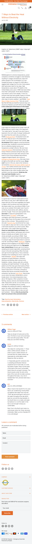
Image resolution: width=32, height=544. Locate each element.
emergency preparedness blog (11, 159)
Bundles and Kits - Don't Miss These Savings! (16, 1)
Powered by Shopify (7, 540)
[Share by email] (17, 305)
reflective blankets (7, 150)
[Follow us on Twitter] (6, 469)
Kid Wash (13, 215)
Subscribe (7, 513)
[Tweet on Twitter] (14, 305)
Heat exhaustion (6, 301)
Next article (25, 314)
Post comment (9, 457)
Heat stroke (15, 301)
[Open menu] (2, 4)
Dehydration (17, 299)
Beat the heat (9, 299)
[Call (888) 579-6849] (22, 8)
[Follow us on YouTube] (9, 469)
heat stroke (19, 273)
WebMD (14, 256)
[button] (29, 8)
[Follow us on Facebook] (3, 469)
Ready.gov (22, 241)
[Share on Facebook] (8, 305)
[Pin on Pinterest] (11, 305)
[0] (29, 8)
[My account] (26, 8)
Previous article (8, 314)
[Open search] (19, 8)
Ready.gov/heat (10, 137)
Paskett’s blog (11, 223)
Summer (21, 301)
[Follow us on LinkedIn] (12, 469)
